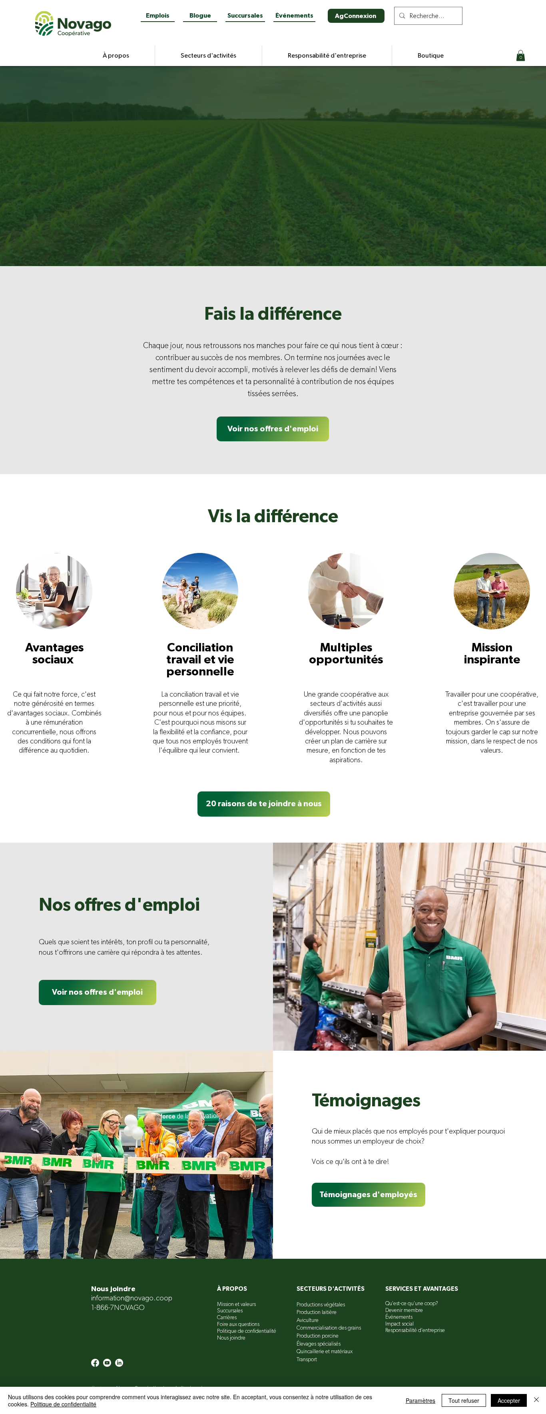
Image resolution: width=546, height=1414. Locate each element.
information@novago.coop (131, 1298)
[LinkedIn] (119, 1363)
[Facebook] (95, 1363)
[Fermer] (536, 1400)
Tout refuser (463, 1400)
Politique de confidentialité (63, 1404)
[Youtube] (107, 1363)
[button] (520, 55)
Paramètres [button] (420, 1400)
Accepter (509, 1400)
